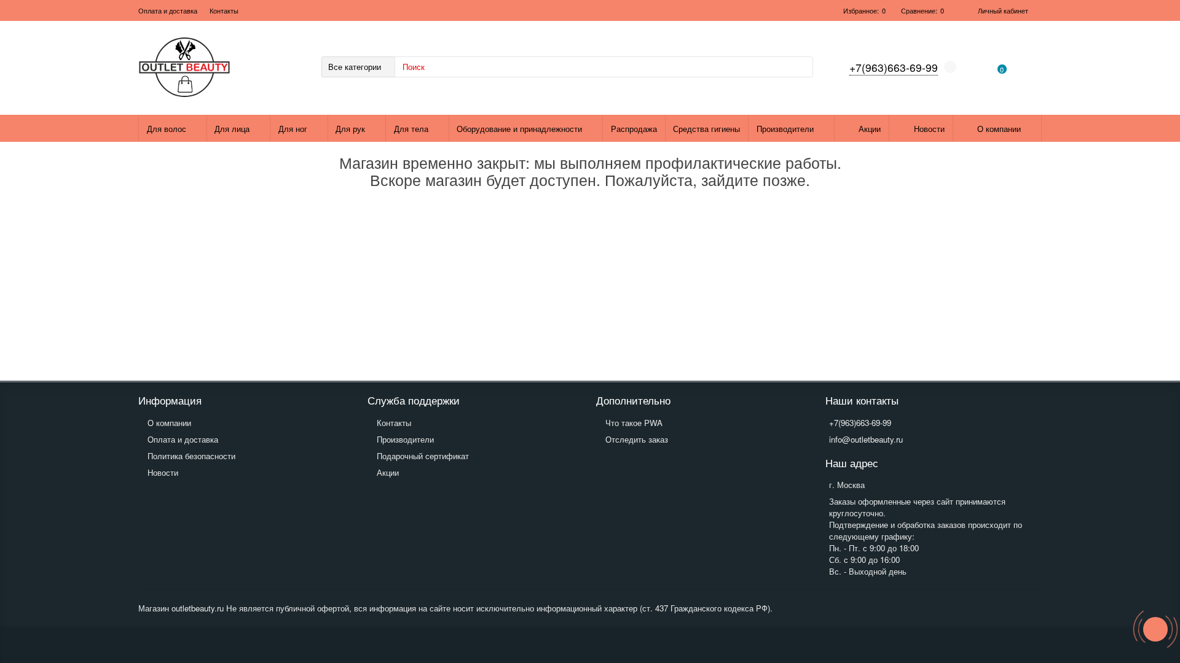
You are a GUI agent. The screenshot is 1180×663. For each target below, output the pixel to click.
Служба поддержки (414, 400)
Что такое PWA (634, 422)
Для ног (292, 128)
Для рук (350, 128)
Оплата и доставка (167, 10)
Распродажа (634, 128)
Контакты (224, 10)
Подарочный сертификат (423, 456)
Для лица (232, 128)
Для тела (411, 128)
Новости (929, 128)
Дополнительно (633, 400)
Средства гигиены (706, 128)
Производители (785, 128)
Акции (870, 128)
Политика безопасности (191, 456)
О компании (999, 128)
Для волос (166, 128)
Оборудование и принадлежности (519, 128)
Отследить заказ (636, 439)
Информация (170, 400)
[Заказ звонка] (1155, 629)
